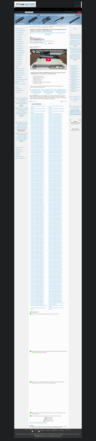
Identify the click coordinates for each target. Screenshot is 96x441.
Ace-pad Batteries (19, 32)
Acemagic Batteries (20, 34)
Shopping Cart (78, 5)
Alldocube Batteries (20, 52)
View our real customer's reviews (38, 422)
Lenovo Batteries (44, 26)
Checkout (66, 9)
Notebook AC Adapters (20, 68)
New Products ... (19, 88)
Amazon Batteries (19, 54)
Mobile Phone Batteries (20, 73)
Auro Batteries (19, 64)
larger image (36, 93)
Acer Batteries (19, 36)
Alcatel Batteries (19, 48)
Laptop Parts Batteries (68, 434)
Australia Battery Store (46, 436)
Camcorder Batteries (20, 70)
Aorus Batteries (19, 55)
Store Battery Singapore (21, 434)
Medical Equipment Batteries (21, 79)
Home (75, 2)
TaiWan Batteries (41, 434)
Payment (32, 9)
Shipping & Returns (20, 147)
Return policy (68, 429)
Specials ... (18, 86)
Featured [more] (20, 119)
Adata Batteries (19, 37)
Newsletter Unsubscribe (20, 158)
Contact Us (18, 152)
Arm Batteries (19, 61)
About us (24, 9)
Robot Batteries (19, 75)
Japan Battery (77, 434)
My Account (47, 9)
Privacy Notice (18, 149)
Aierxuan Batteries (20, 46)
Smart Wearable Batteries (21, 84)
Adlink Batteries (19, 39)
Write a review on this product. (75, 100)
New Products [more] (21, 95)
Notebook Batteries (36, 26)
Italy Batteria (61, 434)
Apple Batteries (19, 59)
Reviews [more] (74, 94)
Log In (79, 2)
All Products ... (18, 92)
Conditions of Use (19, 151)
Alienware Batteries (20, 50)
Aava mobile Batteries (20, 30)
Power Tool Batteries (20, 72)
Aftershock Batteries (20, 43)
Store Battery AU (58, 436)
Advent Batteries (19, 41)
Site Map (17, 154)
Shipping (39, 9)
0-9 (62, 435)
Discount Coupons (19, 156)
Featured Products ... (20, 90)
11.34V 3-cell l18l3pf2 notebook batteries (38, 305)
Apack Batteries (19, 57)
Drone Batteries (19, 77)
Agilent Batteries (19, 45)
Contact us (48, 429)
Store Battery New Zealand (32, 434)
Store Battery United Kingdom (52, 434)
